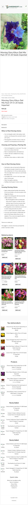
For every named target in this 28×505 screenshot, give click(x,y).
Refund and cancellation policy (14, 480)
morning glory (12, 118)
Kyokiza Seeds (6, 118)
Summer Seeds (11, 97)
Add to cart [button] (4, 257)
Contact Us (14, 487)
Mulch (5, 210)
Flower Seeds (4, 97)
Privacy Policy (14, 484)
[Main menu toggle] (2, 6)
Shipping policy (14, 485)
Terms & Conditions (14, 482)
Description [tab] (4, 124)
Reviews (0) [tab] (4, 127)
